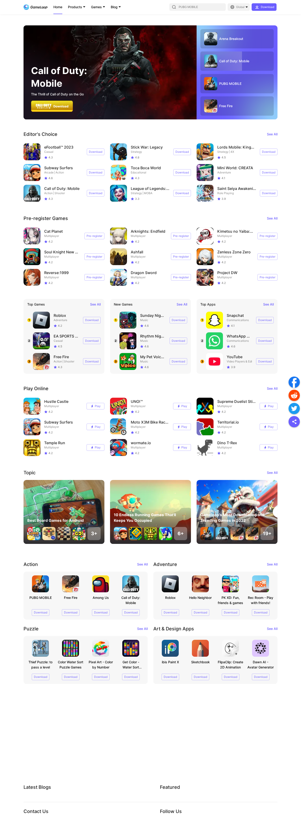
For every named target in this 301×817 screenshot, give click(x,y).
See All (272, 134)
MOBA (148, 193)
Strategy (136, 151)
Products (75, 7)
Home (57, 7)
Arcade (49, 172)
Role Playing (225, 193)
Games (96, 7)
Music (144, 320)
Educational (138, 172)
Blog (114, 7)
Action (59, 172)
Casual (48, 151)
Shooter (60, 193)
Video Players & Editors (242, 361)
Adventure (224, 172)
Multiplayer (51, 236)
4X (232, 151)
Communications (238, 320)
